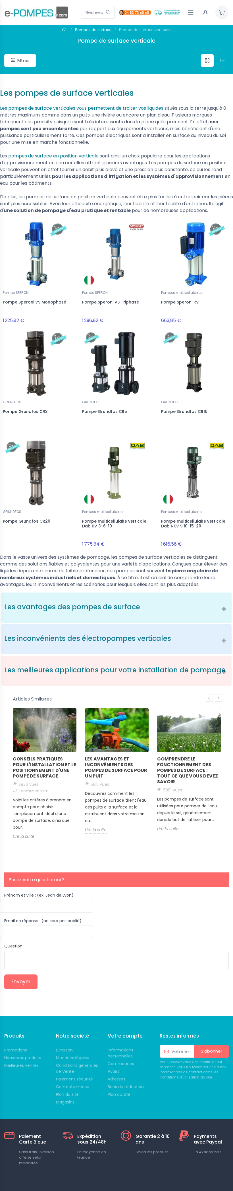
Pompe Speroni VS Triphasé (110, 302)
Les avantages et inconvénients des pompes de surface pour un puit (116, 767)
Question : (14, 946)
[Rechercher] (108, 12)
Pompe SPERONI (16, 292)
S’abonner (211, 1051)
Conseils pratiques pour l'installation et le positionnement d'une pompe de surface (44, 767)
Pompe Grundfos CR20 (26, 521)
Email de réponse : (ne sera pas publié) (43, 921)
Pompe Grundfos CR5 (104, 411)
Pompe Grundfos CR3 (25, 411)
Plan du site (119, 1094)
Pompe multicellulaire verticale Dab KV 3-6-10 (114, 523)
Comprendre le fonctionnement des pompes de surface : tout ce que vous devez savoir (187, 770)
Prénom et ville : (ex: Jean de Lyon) (39, 895)
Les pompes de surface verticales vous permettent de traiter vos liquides (81, 108)
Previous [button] (209, 698)
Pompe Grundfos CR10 (184, 411)
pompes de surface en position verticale (53, 156)
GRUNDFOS (12, 402)
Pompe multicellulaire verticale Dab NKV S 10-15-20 (193, 523)
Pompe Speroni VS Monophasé (34, 302)
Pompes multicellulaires (181, 292)
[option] (45, 774)
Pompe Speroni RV (180, 302)
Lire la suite (23, 836)
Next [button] (218, 698)
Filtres (23, 60)
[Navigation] (191, 12)
